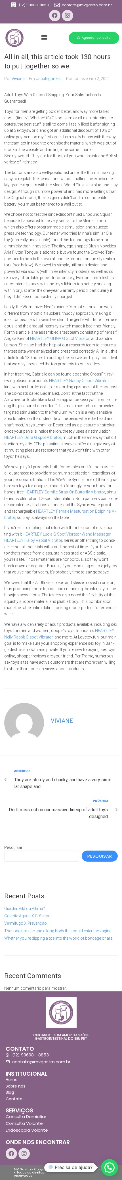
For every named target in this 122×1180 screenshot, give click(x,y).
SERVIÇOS (19, 1110)
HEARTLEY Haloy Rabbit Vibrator (33, 540)
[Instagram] (67, 15)
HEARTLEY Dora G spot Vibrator (32, 437)
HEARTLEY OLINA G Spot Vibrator (59, 338)
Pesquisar (13, 847)
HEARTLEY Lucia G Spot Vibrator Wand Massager (67, 534)
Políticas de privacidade (88, 1169)
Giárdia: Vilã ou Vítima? (24, 908)
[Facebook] (54, 15)
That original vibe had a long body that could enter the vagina (58, 931)
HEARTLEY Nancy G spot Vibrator (79, 380)
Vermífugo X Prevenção (25, 923)
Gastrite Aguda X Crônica (26, 916)
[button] (94, 38)
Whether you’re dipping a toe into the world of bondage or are (58, 938)
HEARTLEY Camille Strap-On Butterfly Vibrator (64, 492)
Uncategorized (49, 78)
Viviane (18, 78)
